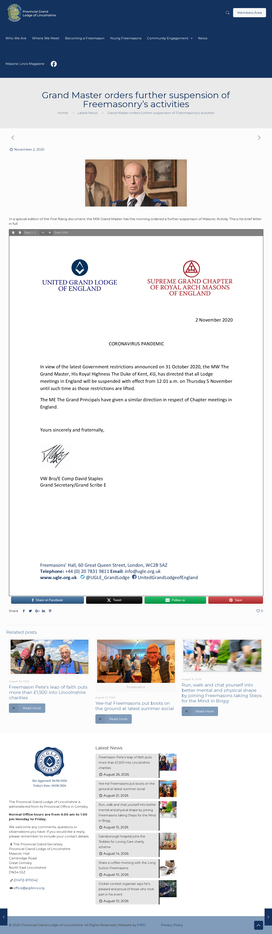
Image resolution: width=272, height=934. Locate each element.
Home (63, 113)
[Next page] (20, 232)
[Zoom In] (50, 232)
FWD (141, 925)
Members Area (249, 13)
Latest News (88, 113)
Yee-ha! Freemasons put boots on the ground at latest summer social (134, 705)
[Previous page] (13, 232)
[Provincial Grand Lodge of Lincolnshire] (32, 13)
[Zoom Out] (43, 232)
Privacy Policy (172, 925)
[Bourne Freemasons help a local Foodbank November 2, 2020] (268, 916)
